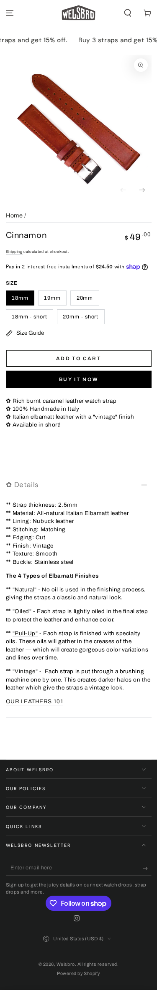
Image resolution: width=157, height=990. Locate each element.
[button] (127, 13)
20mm (85, 298)
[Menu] (10, 13)
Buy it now (78, 379)
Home (14, 215)
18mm (20, 298)
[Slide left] (123, 190)
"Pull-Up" (25, 633)
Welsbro (66, 964)
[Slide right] (142, 190)
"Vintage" (25, 671)
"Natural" (25, 589)
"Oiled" (22, 611)
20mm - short (80, 317)
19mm (52, 298)
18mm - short (29, 317)
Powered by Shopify (78, 973)
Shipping (14, 252)
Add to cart (78, 358)
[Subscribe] (147, 868)
